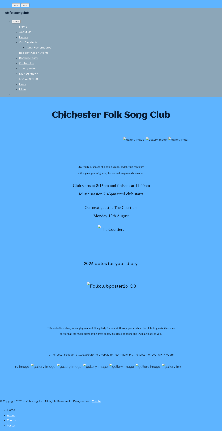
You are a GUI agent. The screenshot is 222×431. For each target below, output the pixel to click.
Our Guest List (28, 79)
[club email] (122, 333)
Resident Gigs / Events (34, 52)
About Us (25, 32)
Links (22, 84)
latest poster (27, 68)
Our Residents (28, 42)
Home (23, 26)
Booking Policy (28, 58)
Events (23, 37)
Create (96, 401)
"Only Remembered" (39, 47)
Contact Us (26, 63)
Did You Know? (28, 73)
